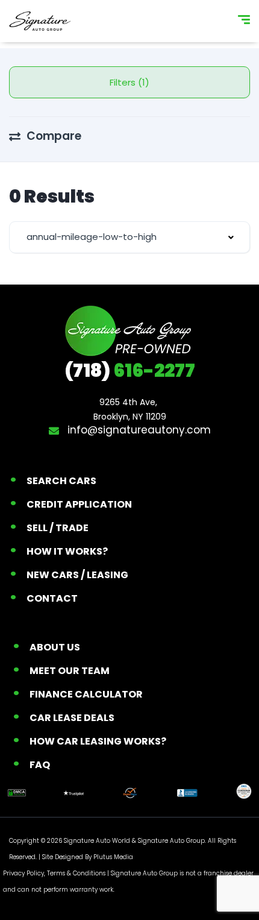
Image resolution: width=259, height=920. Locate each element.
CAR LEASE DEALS (72, 718)
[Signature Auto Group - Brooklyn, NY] (39, 21)
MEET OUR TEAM (70, 671)
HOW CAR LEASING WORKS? (98, 741)
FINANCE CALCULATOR (86, 694)
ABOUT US (55, 647)
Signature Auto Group (171, 840)
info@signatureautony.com (137, 430)
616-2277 (129, 370)
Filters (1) (129, 82)
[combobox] (129, 237)
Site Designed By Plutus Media (87, 857)
